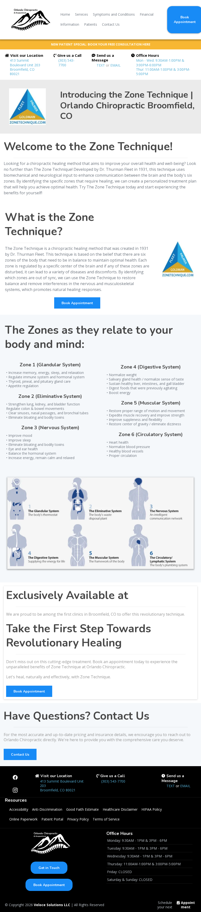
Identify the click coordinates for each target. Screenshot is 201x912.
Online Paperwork (23, 819)
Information (69, 24)
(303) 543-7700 (66, 62)
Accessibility (18, 809)
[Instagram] (15, 790)
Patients (90, 24)
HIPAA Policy (151, 809)
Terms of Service (106, 819)
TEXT (101, 65)
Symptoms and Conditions (114, 14)
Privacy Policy (78, 819)
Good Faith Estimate (82, 809)
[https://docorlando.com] (29, 19)
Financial (146, 14)
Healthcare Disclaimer (120, 809)
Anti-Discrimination (47, 809)
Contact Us (111, 24)
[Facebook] (15, 777)
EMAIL (115, 65)
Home (65, 14)
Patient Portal (52, 819)
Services (81, 14)
